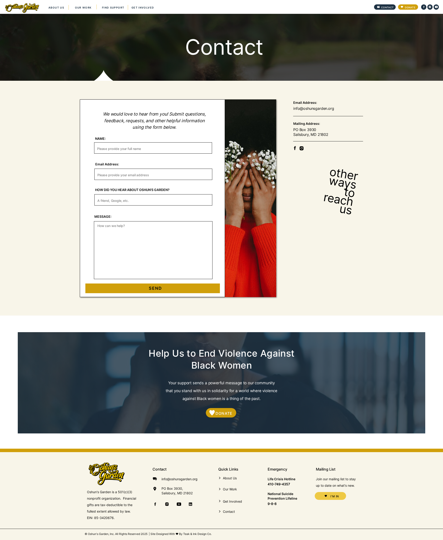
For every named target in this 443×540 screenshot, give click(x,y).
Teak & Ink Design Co (197, 534)
